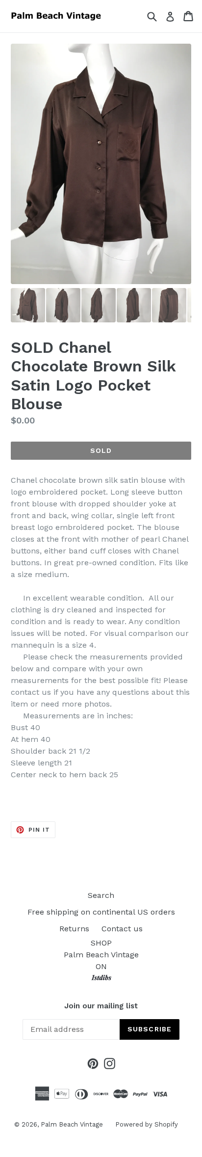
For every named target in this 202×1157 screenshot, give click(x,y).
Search (101, 895)
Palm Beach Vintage (72, 1124)
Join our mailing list (101, 1005)
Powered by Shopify (146, 1124)
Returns (74, 928)
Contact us (122, 928)
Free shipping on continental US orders (101, 912)
